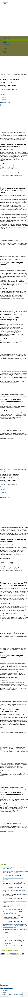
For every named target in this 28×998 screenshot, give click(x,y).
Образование (6, 38)
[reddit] (16, 953)
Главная (5, 37)
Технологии (6, 42)
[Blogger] (5, 953)
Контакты (5, 2)
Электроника (6, 44)
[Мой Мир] (12, 953)
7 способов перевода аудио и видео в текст (14, 937)
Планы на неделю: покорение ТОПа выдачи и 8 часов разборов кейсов (15, 912)
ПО (4, 45)
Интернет (5, 41)
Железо (5, 52)
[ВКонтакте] (1, 953)
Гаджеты (5, 49)
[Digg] (14, 953)
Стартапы (5, 39)
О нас (4, 3)
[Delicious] (7, 953)
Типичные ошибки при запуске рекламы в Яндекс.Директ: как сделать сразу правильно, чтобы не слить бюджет (15, 925)
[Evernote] (18, 953)
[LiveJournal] (23, 953)
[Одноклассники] (10, 953)
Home (1, 74)
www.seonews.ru (10, 438)
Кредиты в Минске (18, 994)
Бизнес (5, 48)
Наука (4, 51)
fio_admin (6, 89)
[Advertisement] (14, 21)
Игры (4, 46)
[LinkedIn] (20, 953)
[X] (3, 953)
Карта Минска (4, 996)
